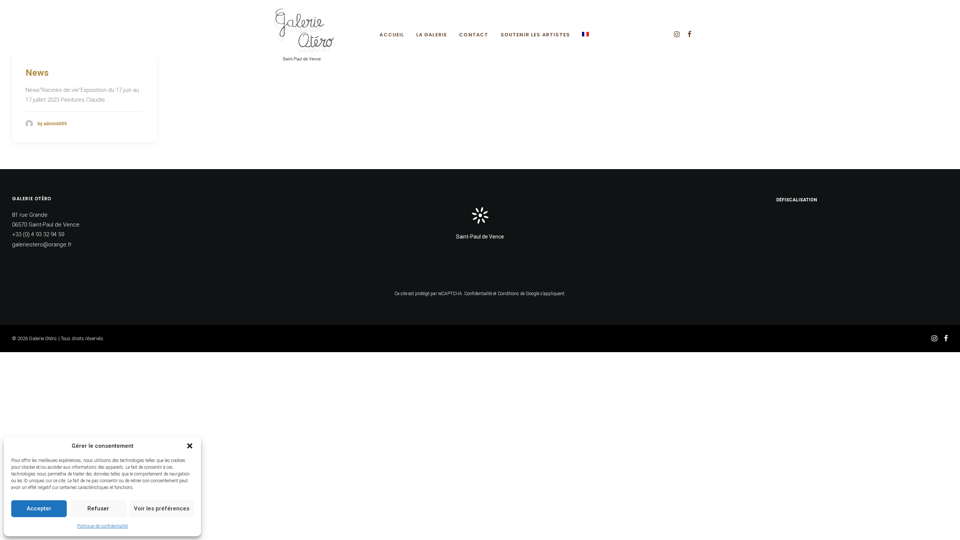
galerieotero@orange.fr (42, 244)
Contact (473, 34)
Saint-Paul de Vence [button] (480, 237)
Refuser (98, 508)
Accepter (39, 508)
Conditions (508, 293)
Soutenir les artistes (535, 34)
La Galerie (431, 34)
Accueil (392, 34)
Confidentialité (478, 293)
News (37, 73)
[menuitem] (391, 35)
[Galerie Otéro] (303, 34)
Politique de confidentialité (102, 526)
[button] (190, 446)
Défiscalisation (796, 199)
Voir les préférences (161, 508)
